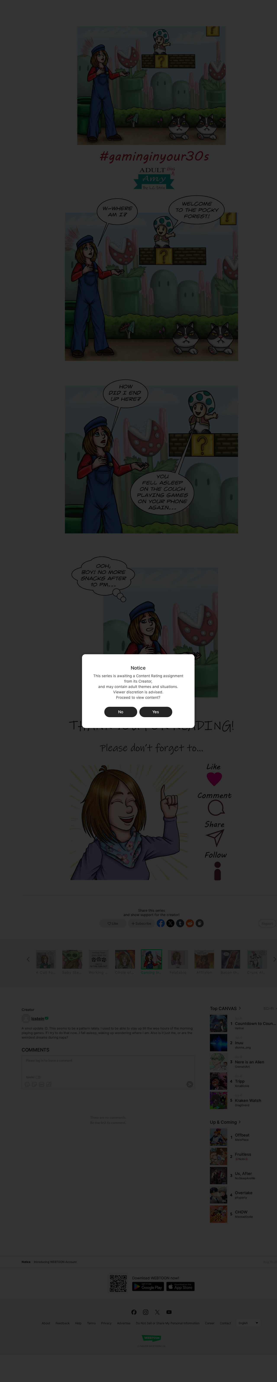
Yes (155, 712)
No (120, 712)
